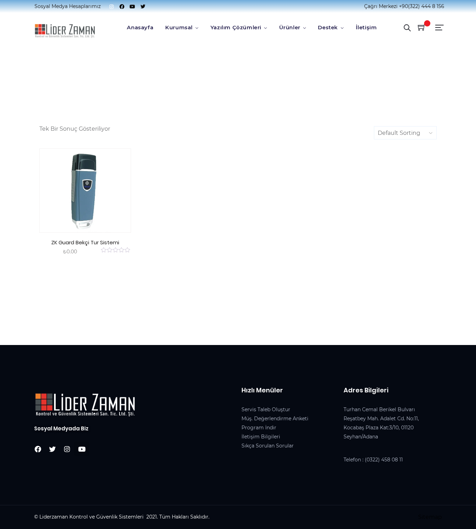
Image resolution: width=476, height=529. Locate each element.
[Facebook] (122, 6)
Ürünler (289, 27)
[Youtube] (132, 6)
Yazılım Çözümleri (235, 27)
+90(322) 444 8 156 (421, 6)
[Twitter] (142, 6)
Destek (328, 27)
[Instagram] (111, 6)
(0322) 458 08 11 (384, 460)
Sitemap (430, 517)
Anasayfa (140, 27)
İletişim (366, 27)
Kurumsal (179, 27)
